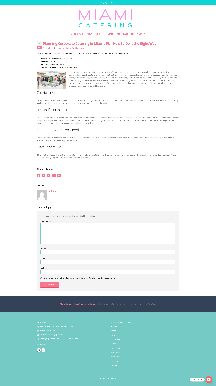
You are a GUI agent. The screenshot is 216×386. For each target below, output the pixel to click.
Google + (54, 175)
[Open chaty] (209, 379)
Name (43, 248)
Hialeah (114, 326)
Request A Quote (138, 34)
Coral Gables (116, 339)
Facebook (38, 175)
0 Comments (79, 48)
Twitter (44, 175)
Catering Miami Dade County (121, 322)
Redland (114, 365)
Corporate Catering (63, 48)
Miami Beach (115, 357)
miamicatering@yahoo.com (55, 64)
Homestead (115, 348)
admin (50, 48)
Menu (98, 34)
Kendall (114, 331)
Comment (45, 221)
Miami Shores (116, 352)
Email (59, 175)
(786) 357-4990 (108, 2)
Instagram (39, 350)
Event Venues (122, 34)
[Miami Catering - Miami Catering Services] (106, 18)
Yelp (43, 350)
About (89, 34)
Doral (113, 335)
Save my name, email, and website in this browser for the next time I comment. (79, 278)
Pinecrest (114, 361)
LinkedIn (48, 175)
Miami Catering (59, 53)
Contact (109, 34)
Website (44, 268)
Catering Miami (76, 34)
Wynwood (115, 344)
